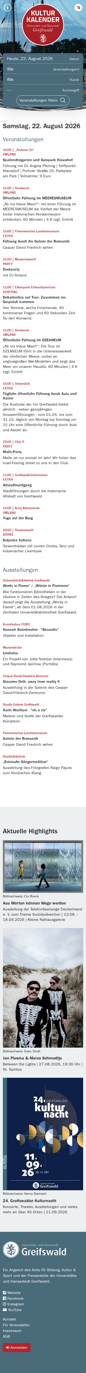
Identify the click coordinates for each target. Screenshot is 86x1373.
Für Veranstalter (16, 1325)
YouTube (14, 1310)
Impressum (12, 1331)
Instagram (15, 1304)
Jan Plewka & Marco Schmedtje (32, 1058)
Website (13, 1293)
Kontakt (9, 1319)
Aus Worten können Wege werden (34, 903)
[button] (78, 7)
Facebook (15, 1298)
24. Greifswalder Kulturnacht (29, 1201)
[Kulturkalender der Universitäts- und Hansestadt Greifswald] (43, 25)
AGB (6, 1336)
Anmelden (18, 1348)
